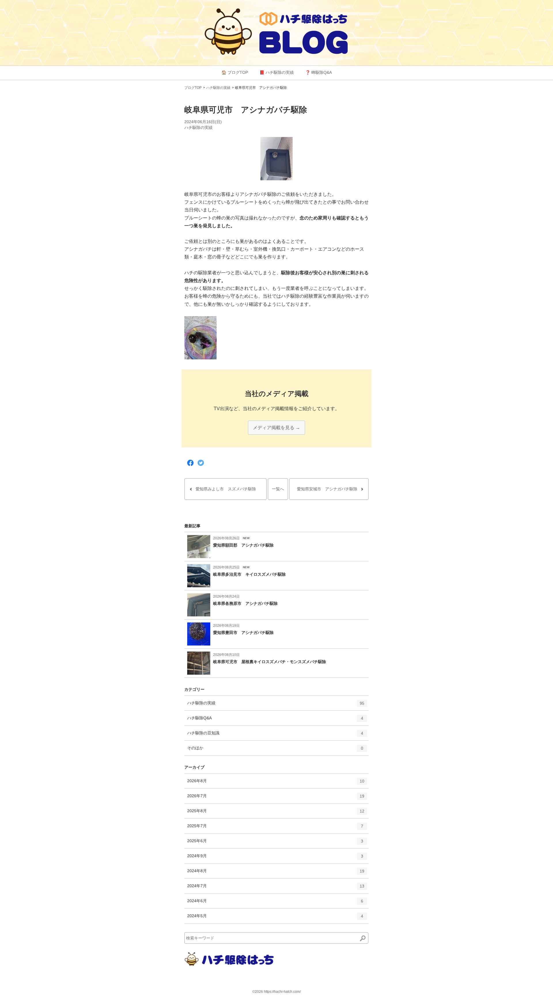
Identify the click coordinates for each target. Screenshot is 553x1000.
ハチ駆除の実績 (218, 88)
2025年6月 (275, 843)
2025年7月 (275, 828)
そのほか (275, 750)
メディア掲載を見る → (276, 427)
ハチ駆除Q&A (275, 720)
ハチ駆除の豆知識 (275, 735)
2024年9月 (275, 858)
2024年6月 (275, 903)
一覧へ (278, 489)
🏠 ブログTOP (234, 72)
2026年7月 (275, 798)
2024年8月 (275, 873)
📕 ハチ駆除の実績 (277, 72)
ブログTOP (193, 88)
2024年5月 (275, 918)
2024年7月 (275, 888)
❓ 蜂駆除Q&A (318, 72)
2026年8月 (275, 783)
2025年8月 (275, 813)
